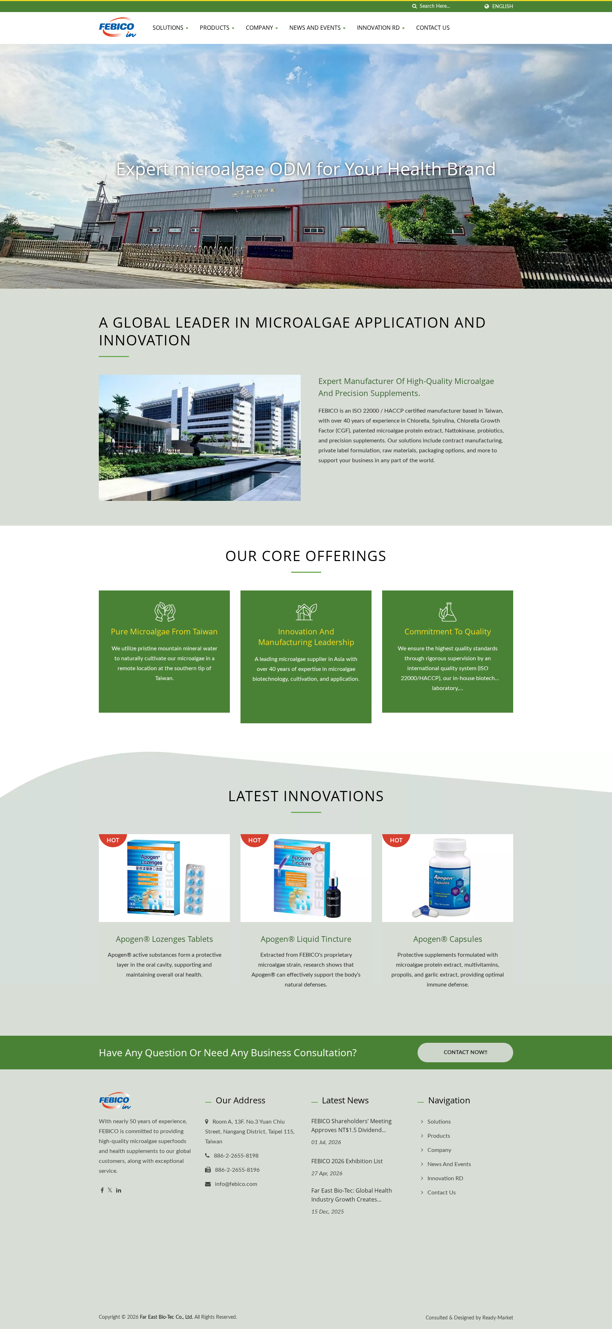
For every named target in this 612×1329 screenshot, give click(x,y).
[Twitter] (110, 1191)
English (502, 6)
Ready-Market (497, 1318)
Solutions (169, 28)
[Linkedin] (118, 1191)
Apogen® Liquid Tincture (306, 938)
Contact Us (433, 28)
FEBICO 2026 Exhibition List (347, 1161)
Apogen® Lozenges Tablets (164, 938)
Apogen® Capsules (447, 938)
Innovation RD (379, 28)
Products (215, 28)
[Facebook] (102, 1191)
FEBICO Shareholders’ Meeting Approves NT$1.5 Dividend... (351, 1125)
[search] (414, 6)
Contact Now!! (465, 1052)
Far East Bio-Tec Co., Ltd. (166, 1317)
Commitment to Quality (447, 631)
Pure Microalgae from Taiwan (164, 631)
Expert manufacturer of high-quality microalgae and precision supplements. (406, 386)
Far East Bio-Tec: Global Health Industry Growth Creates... (351, 1195)
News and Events (315, 28)
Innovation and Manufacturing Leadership (306, 636)
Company (260, 28)
